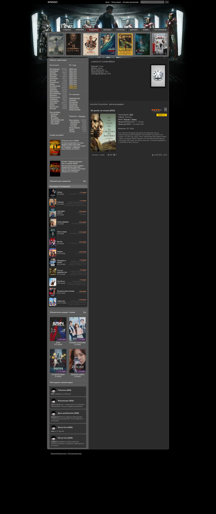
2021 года (73, 78)
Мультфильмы (55, 93)
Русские (73, 126)
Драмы (134, 119)
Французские (74, 108)
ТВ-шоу (72, 131)
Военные (53, 76)
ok (167, 2)
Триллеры (53, 103)
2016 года (73, 69)
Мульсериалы (74, 127)
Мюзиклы (53, 95)
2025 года (73, 86)
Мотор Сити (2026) (65, 427)
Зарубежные (75, 122)
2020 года (73, 76)
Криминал (53, 90)
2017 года (73, 71)
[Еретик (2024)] (73, 44)
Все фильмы (55, 69)
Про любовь (55, 121)
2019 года (73, 75)
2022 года (73, 80)
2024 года (73, 84)
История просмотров (130, 2)
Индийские (73, 104)
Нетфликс (54, 114)
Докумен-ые (54, 82)
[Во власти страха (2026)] (108, 44)
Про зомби (55, 123)
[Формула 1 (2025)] (56, 44)
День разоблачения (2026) (68, 413)
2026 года (73, 88)
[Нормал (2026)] (90, 44)
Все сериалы (74, 120)
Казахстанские (74, 109)
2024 (131, 115)
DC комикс (55, 118)
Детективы (54, 78)
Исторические (55, 86)
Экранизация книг (57, 120)
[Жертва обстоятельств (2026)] (160, 44)
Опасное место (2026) (70, 141)
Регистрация (116, 2)
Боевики (53, 73)
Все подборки (55, 112)
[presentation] (50, 45)
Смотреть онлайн (98, 155)
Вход (108, 2)
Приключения (55, 97)
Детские (53, 80)
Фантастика (54, 106)
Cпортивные (54, 101)
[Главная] (52, 2)
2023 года (73, 82)
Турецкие (72, 100)
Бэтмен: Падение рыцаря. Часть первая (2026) (72, 162)
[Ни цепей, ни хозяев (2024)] (103, 151)
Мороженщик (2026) (66, 401)
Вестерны (53, 75)
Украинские (73, 106)
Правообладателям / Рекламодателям (66, 454)
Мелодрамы (54, 91)
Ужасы (52, 105)
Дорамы (82, 116)
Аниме (71, 129)
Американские (74, 98)
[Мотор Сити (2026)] (125, 44)
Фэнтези (53, 108)
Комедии (53, 88)
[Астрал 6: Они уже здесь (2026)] (142, 44)
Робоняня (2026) (64, 390)
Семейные (54, 99)
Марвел (54, 116)
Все (84, 181)
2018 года (73, 73)
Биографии (54, 71)
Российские (73, 102)
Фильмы (127, 119)
